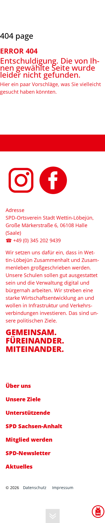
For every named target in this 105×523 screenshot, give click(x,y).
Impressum (62, 487)
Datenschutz (34, 487)
